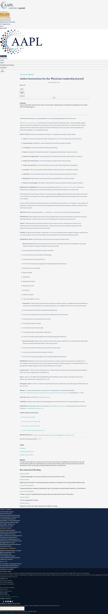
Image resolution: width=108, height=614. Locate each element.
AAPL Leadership (10, 564)
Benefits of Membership (6, 550)
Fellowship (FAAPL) (10, 557)
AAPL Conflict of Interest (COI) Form (33, 430)
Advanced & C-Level (9, 517)
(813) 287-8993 (3, 594)
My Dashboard (5, 552)
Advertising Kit (10, 613)
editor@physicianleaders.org (68, 187)
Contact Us (15, 567)
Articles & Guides (7, 532)
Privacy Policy (3, 613)
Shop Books (9, 544)
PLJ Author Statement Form (30, 426)
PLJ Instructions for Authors (31, 421)
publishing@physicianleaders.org (64, 435)
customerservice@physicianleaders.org (9, 596)
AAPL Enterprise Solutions (12, 608)
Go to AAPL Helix (3, 11)
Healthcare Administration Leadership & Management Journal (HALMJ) (9, 539)
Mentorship (9, 556)
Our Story (2, 564)
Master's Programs (9, 520)
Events (6, 519)
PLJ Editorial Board (28, 417)
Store (1, 26)
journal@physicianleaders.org (34, 408)
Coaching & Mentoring (10, 522)
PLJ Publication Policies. (44, 397)
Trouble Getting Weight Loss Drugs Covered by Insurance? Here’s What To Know (42, 462)
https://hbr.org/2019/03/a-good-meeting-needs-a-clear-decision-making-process (43, 393)
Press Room (8, 567)
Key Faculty (10, 565)
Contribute (39, 439)
